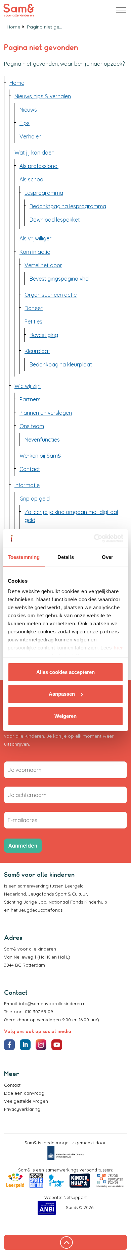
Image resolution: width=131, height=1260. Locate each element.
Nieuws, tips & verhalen (42, 96)
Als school (31, 179)
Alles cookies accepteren (65, 672)
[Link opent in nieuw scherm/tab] (65, 1153)
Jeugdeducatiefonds (40, 910)
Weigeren (65, 716)
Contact (29, 469)
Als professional (38, 166)
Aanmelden (22, 845)
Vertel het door (43, 265)
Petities (33, 321)
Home (16, 82)
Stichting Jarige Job (25, 902)
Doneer (34, 308)
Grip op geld (34, 498)
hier (118, 647)
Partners (30, 399)
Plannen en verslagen (45, 412)
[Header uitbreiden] (121, 10)
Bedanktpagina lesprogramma (68, 206)
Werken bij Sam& (40, 455)
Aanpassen (62, 694)
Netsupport (75, 1197)
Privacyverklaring (22, 1109)
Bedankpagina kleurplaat (61, 364)
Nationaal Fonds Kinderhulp (78, 902)
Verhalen (30, 136)
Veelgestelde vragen (26, 1101)
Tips (24, 123)
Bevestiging (44, 335)
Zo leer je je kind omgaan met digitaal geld (71, 516)
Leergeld (75, 886)
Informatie (27, 485)
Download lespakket (55, 219)
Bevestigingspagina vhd (59, 278)
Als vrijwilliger (35, 238)
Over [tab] (107, 557)
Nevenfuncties (42, 439)
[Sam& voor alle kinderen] (18, 10)
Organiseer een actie (51, 294)
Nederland (15, 894)
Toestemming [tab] (24, 557)
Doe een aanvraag (24, 1093)
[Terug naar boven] (65, 1242)
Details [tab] (65, 557)
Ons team (31, 426)
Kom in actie (34, 251)
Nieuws (28, 109)
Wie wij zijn (27, 386)
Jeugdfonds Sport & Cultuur (57, 894)
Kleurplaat (37, 351)
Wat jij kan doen (34, 152)
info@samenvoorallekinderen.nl (53, 1003)
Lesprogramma (44, 192)
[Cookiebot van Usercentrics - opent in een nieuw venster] (94, 538)
